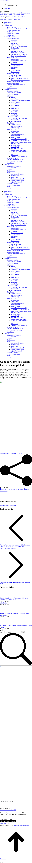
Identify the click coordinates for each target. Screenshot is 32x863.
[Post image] (5, 596)
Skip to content (4, 1)
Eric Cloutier (3, 603)
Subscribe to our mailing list (8, 810)
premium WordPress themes (21, 825)
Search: (2, 632)
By (6, 453)
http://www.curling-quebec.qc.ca (9, 505)
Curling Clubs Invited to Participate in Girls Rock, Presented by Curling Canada (14, 598)
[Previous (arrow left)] (0, 862)
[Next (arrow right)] (2, 862)
